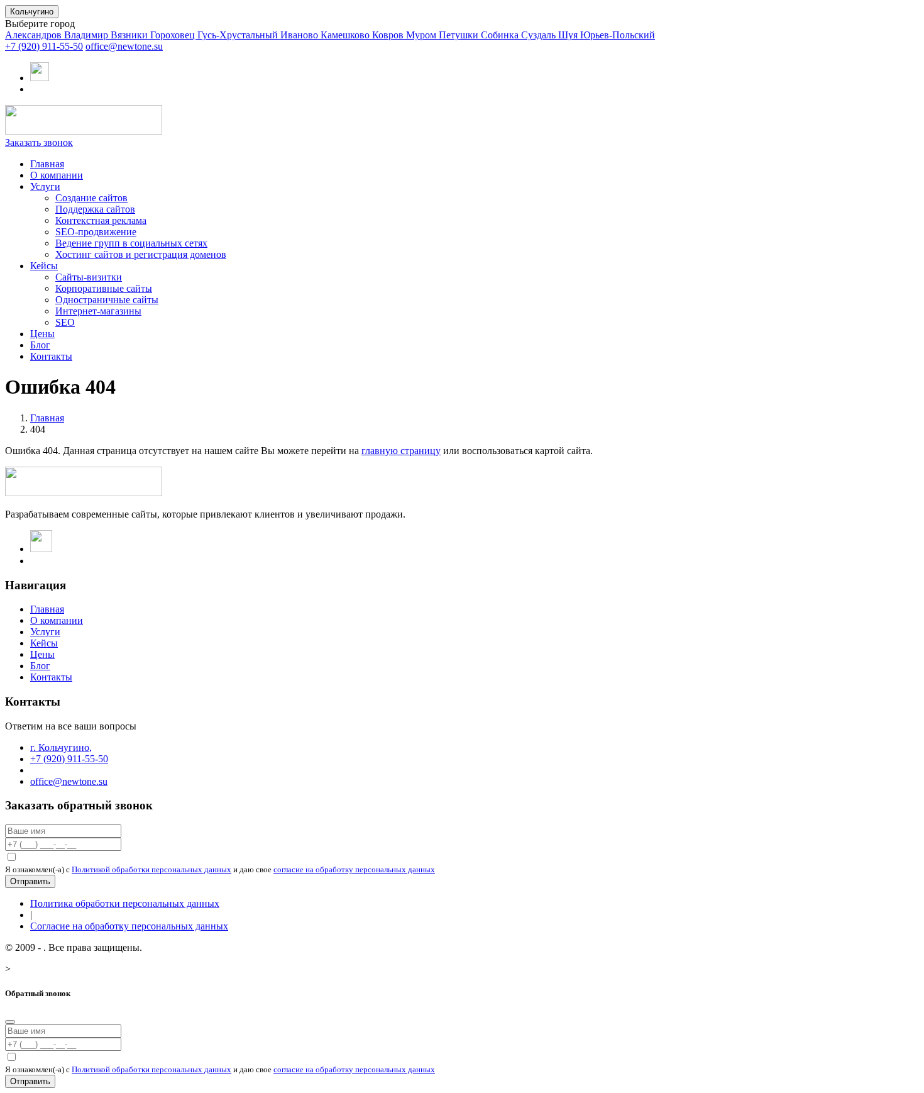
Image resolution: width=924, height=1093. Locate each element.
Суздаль (539, 35)
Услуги (45, 186)
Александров (34, 35)
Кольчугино (31, 11)
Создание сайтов (91, 197)
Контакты (51, 356)
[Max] (39, 77)
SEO (65, 322)
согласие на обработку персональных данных (354, 869)
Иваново (300, 35)
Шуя (569, 35)
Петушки (460, 35)
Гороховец (173, 35)
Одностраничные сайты (106, 299)
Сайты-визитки (88, 277)
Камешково (346, 35)
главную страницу (401, 450)
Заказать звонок (39, 142)
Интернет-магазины (98, 311)
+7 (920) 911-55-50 (44, 46)
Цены (42, 333)
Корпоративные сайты (103, 288)
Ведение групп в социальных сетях (131, 243)
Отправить (30, 881)
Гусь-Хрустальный (238, 35)
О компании (56, 175)
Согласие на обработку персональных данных (129, 926)
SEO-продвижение (95, 231)
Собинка (501, 35)
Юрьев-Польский (617, 35)
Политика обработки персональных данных (124, 903)
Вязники (130, 35)
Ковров (389, 35)
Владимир (87, 35)
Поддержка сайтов (95, 209)
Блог (40, 345)
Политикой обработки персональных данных (151, 869)
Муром (422, 35)
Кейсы (44, 265)
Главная (47, 163)
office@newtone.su (124, 46)
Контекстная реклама (100, 220)
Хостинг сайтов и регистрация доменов (140, 254)
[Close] (10, 1022)
